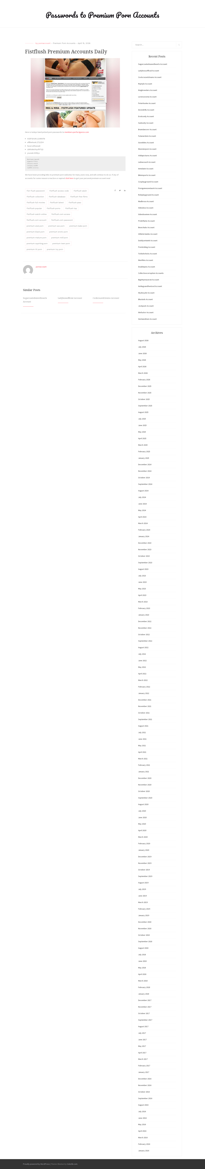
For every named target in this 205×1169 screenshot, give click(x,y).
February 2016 (144, 1144)
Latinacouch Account (146, 162)
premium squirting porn (37, 243)
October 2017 (144, 1013)
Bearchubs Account (146, 227)
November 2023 (144, 549)
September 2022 (145, 641)
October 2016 (144, 1092)
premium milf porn (59, 238)
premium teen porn (61, 243)
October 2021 (144, 713)
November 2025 (144, 392)
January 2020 (143, 850)
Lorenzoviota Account (147, 96)
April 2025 (142, 438)
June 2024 (142, 503)
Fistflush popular (34, 208)
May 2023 (142, 588)
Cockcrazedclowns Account (106, 298)
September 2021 (145, 719)
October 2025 (144, 399)
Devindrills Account (146, 110)
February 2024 (144, 530)
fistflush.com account (36, 220)
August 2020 (143, 804)
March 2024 (143, 523)
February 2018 (144, 987)
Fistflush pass (75, 202)
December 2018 (144, 922)
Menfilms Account (145, 260)
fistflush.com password (62, 220)
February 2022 (144, 686)
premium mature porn (36, 238)
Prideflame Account (146, 221)
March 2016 (143, 1137)
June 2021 (142, 739)
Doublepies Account (146, 266)
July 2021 (142, 732)
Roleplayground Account (148, 195)
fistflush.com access (60, 214)
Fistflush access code (59, 191)
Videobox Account (145, 208)
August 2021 (143, 726)
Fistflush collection (35, 197)
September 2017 (145, 1020)
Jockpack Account (146, 306)
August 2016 (143, 1105)
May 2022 (142, 667)
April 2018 (142, 974)
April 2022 (142, 673)
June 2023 (142, 582)
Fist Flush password (35, 191)
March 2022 (143, 680)
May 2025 (142, 432)
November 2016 (144, 1085)
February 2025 (144, 451)
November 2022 (144, 628)
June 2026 (142, 353)
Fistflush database (57, 197)
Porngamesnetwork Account (150, 188)
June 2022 (142, 660)
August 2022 (143, 647)
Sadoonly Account (145, 123)
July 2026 (142, 347)
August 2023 (143, 569)
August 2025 (143, 412)
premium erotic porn (58, 232)
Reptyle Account (145, 83)
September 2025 (145, 405)
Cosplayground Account (148, 181)
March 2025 (143, 445)
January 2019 (143, 915)
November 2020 (144, 784)
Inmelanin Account (145, 168)
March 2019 (143, 902)
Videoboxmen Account (147, 214)
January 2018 (143, 994)
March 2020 (143, 837)
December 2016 (144, 1078)
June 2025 (142, 425)
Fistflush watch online (37, 214)
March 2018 (143, 980)
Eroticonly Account (146, 116)
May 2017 (142, 1046)
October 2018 (144, 935)
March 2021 (143, 758)
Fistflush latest (57, 202)
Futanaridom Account (147, 136)
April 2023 (142, 595)
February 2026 (144, 379)
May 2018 (142, 967)
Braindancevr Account (147, 129)
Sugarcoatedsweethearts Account (152, 64)
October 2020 (144, 791)
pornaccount (44, 43)
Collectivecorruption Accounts (151, 273)
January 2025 (143, 458)
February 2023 (144, 608)
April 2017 (142, 1052)
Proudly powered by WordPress (36, 1164)
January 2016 (143, 1150)
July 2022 (142, 654)
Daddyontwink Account (147, 240)
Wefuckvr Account (145, 312)
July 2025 (142, 418)
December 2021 (144, 700)
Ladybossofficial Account (70, 298)
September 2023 (145, 562)
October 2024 (144, 477)
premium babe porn (78, 226)
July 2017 (142, 1033)
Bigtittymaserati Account (148, 279)
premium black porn (35, 232)
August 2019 (143, 882)
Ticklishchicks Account (147, 253)
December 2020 (144, 778)
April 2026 (142, 366)
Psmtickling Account (146, 247)
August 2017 (143, 1026)
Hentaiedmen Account (147, 319)
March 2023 (143, 601)
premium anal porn (35, 226)
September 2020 (145, 798)
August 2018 (143, 948)
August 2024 (143, 490)
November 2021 (144, 706)
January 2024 (143, 536)
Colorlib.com (72, 1164)
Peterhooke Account (146, 103)
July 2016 (142, 1111)
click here (69, 178)
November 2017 (144, 1007)
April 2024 (142, 517)
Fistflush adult (80, 191)
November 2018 (144, 928)
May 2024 (142, 510)
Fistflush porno (53, 208)
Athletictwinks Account (147, 234)
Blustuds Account (145, 299)
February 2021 (144, 765)
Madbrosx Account (146, 201)
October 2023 (144, 556)
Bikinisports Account (146, 175)
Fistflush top (71, 208)
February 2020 (144, 843)
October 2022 (144, 634)
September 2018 (145, 941)
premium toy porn (55, 249)
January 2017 (143, 1072)
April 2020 (142, 830)
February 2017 (144, 1065)
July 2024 (142, 497)
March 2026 (143, 373)
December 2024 (144, 464)
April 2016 (142, 1131)
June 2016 (142, 1118)
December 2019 (144, 856)
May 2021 (142, 745)
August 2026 (143, 340)
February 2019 (144, 909)
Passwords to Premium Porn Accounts (102, 15)
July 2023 (142, 575)
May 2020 (142, 824)
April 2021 (142, 752)
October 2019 (144, 869)
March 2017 (143, 1059)
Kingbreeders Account (147, 90)
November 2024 (144, 471)
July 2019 (142, 889)
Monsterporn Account (147, 149)
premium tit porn (34, 249)
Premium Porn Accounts (64, 43)
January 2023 (143, 615)
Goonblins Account (146, 142)
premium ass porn (56, 226)
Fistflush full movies (36, 202)
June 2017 (142, 1039)
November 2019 (144, 863)
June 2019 (142, 895)
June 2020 (142, 817)
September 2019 (145, 876)
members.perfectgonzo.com (77, 132)
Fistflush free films (79, 197)
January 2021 (143, 771)
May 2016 (142, 1124)
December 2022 (144, 621)
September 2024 (145, 484)
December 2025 (144, 386)
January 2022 (143, 693)
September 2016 (145, 1098)
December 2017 (144, 1000)
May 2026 (142, 360)
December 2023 (144, 543)
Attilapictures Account (147, 155)
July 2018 (142, 954)
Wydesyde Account (146, 293)
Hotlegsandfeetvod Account (150, 286)
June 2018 (142, 961)
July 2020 (142, 811)
